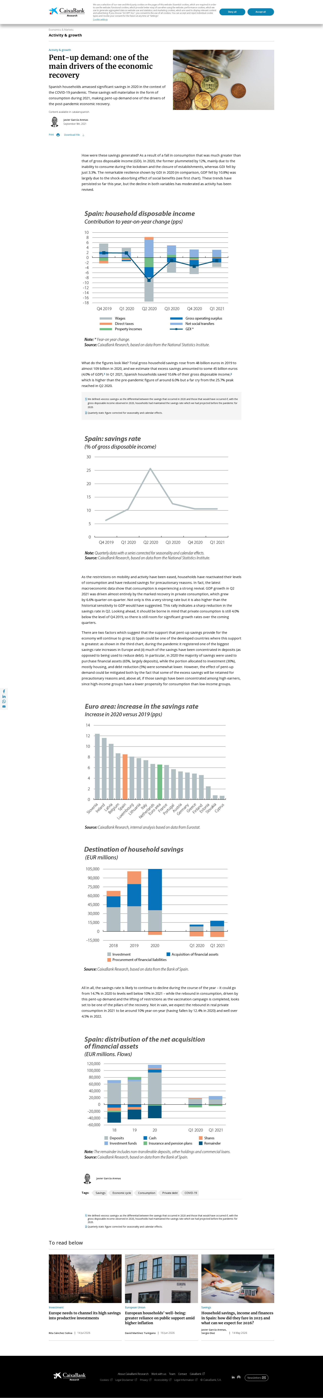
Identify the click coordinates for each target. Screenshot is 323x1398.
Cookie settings (100, 19)
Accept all (261, 12)
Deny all (232, 12)
